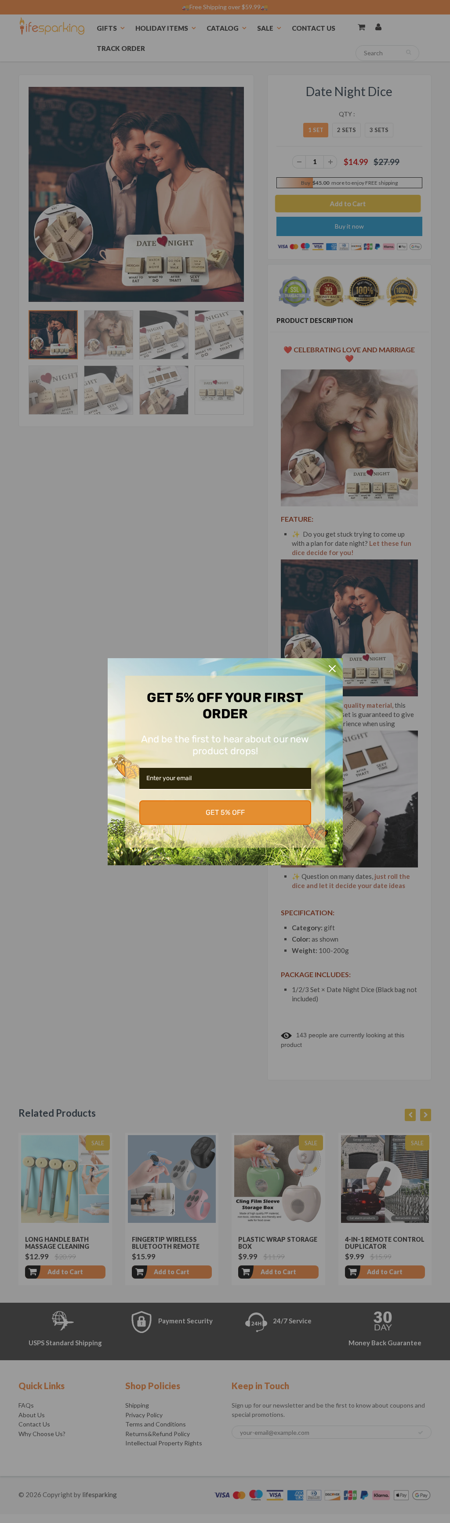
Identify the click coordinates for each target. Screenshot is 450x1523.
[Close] (332, 668)
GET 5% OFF (225, 812)
